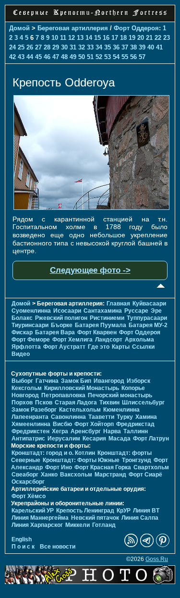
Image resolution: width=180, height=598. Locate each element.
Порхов (22, 402)
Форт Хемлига (72, 339)
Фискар (22, 332)
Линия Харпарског (37, 525)
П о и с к (23, 546)
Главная (118, 303)
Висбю (62, 424)
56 (133, 57)
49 (73, 57)
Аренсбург (86, 431)
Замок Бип (76, 381)
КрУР (124, 510)
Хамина (146, 417)
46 (47, 57)
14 (88, 37)
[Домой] (90, 16)
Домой (19, 28)
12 (71, 37)
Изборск (138, 381)
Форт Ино (58, 467)
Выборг (22, 381)
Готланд (104, 525)
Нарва (112, 431)
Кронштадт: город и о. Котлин (53, 453)
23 (166, 37)
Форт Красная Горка (102, 467)
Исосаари (67, 310)
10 (54, 37)
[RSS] (131, 545)
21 (149, 37)
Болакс (22, 318)
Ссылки (143, 346)
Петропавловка (63, 395)
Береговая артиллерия (72, 28)
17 (114, 37)
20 (140, 37)
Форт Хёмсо (29, 496)
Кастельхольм (80, 409)
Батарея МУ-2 (148, 325)
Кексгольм (27, 388)
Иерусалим (64, 438)
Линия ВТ (146, 510)
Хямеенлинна (31, 424)
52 (99, 57)
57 (142, 57)
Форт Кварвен (97, 332)
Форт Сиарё (145, 474)
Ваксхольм (76, 474)
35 (107, 47)
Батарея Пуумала (100, 325)
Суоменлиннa (31, 310)
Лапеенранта (30, 417)
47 (55, 57)
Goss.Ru (156, 559)
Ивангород (109, 381)
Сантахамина (103, 310)
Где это (98, 346)
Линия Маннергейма (40, 517)
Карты (121, 346)
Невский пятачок (95, 517)
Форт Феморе (31, 339)
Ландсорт (108, 339)
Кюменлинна (121, 409)
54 (116, 57)
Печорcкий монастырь (120, 395)
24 (12, 47)
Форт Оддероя (136, 28)
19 (132, 37)
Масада (119, 438)
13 (80, 37)
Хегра (60, 431)
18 (123, 37)
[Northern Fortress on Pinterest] (162, 545)
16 (106, 37)
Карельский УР (33, 510)
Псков (43, 402)
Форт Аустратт (64, 346)
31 (73, 47)
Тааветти (101, 417)
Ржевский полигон (61, 318)
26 (29, 47)
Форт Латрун (151, 438)
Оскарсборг (28, 481)
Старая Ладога (76, 402)
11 (63, 37)
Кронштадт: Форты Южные (81, 460)
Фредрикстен (30, 431)
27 (38, 47)
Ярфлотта (26, 346)
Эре (156, 310)
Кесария (94, 438)
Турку (125, 417)
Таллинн (135, 431)
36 (116, 47)
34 (99, 47)
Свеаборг (25, 474)
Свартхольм (151, 467)
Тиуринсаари (30, 325)
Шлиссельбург (143, 402)
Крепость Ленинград (85, 510)
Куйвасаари (149, 303)
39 (142, 47)
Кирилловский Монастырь (81, 388)
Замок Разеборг (34, 409)
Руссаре (136, 310)
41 (159, 47)
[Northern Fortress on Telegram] (147, 545)
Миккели (77, 525)
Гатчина (47, 381)
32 (81, 47)
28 (47, 47)
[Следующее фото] (91, 207)
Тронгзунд (136, 460)
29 (55, 47)
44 (29, 57)
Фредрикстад (135, 424)
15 (97, 37)
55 (124, 57)
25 (21, 47)
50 (81, 57)
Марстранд (110, 474)
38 (133, 47)
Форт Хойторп (94, 424)
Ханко (49, 474)
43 (21, 57)
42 (12, 57)
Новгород (25, 395)
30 (64, 47)
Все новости (57, 546)
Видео (21, 354)
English (22, 539)
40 (150, 47)
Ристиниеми (107, 318)
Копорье (133, 388)
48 (64, 57)
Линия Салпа (139, 517)
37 (124, 47)
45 (38, 57)
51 (90, 57)
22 (158, 37)
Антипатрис (28, 438)
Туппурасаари (147, 318)
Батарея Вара (55, 332)
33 (90, 47)
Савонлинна (68, 417)
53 (107, 57)
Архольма (139, 339)
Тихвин (109, 402)
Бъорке (61, 325)
